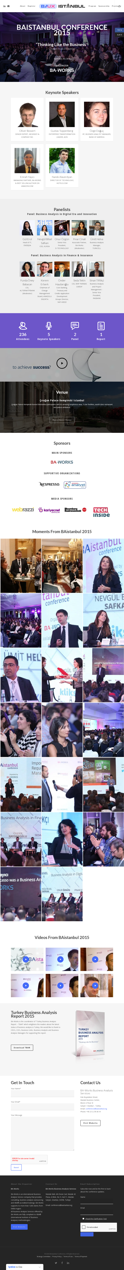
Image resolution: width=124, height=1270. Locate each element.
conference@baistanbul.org (96, 1109)
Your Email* (15, 1102)
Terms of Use (68, 1257)
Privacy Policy (57, 1257)
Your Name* (16, 1088)
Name (82, 1197)
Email (82, 1208)
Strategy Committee (43, 1257)
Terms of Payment (81, 1257)
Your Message (16, 1115)
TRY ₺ (118, 30)
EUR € (118, 35)
